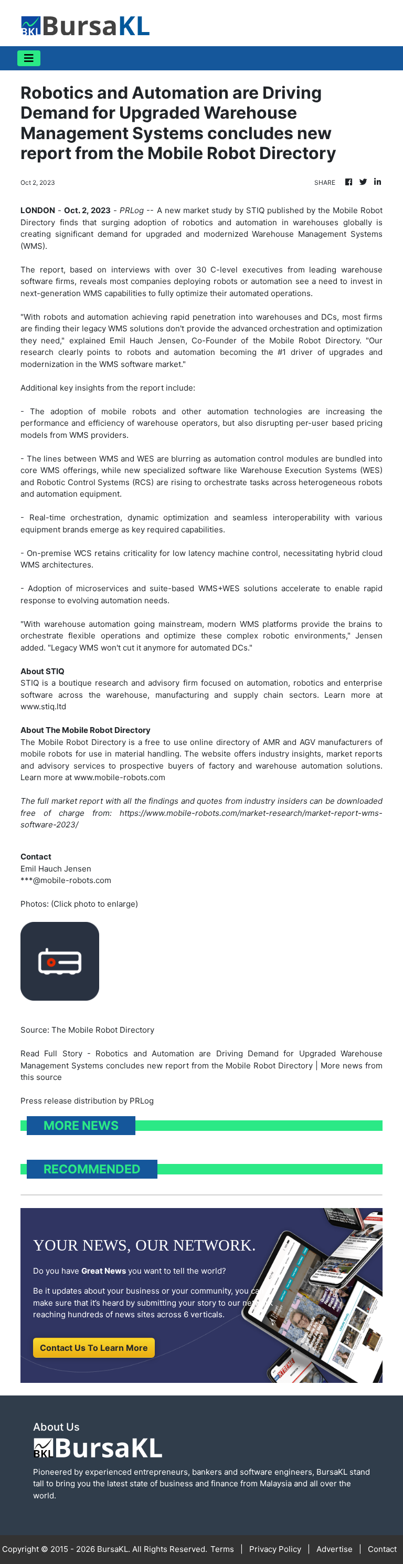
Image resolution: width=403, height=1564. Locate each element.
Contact (382, 1549)
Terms (222, 1549)
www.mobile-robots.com (119, 777)
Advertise (334, 1549)
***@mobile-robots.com (65, 880)
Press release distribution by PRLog (87, 1101)
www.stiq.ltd (43, 706)
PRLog (132, 210)
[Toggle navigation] (28, 58)
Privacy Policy (275, 1549)
